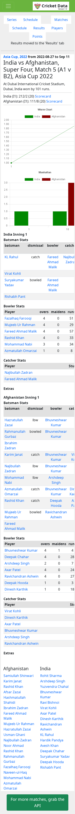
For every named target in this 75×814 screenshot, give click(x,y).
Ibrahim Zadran (16, 708)
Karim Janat (14, 454)
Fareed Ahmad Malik (53, 262)
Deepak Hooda (16, 582)
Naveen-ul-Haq (15, 772)
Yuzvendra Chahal (54, 686)
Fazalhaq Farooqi (18, 318)
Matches (61, 19)
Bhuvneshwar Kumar (21, 550)
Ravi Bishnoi (49, 702)
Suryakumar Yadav (55, 756)
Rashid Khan (14, 337)
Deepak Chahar (17, 557)
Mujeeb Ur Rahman (20, 324)
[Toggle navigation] (8, 6)
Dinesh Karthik (16, 589)
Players (57, 28)
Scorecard (43, 96)
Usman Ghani (14, 734)
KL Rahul (11, 257)
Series (12, 19)
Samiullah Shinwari (19, 675)
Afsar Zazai (12, 692)
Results (39, 28)
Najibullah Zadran (18, 372)
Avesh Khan (49, 745)
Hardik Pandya (51, 740)
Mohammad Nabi (18, 344)
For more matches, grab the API (37, 802)
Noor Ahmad (14, 745)
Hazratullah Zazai (17, 729)
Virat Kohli (13, 273)
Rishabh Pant (15, 296)
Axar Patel (12, 569)
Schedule (30, 19)
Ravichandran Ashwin (22, 576)
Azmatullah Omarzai (21, 350)
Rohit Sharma (51, 675)
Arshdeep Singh (17, 563)
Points (37, 36)
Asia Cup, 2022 (15, 56)
